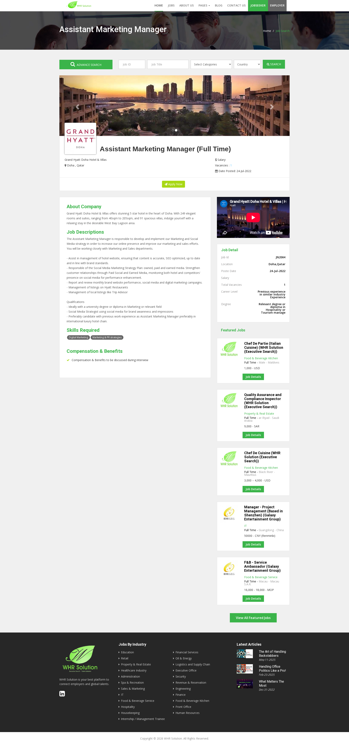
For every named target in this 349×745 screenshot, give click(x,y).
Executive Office (186, 670)
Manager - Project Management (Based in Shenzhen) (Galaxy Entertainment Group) (263, 513)
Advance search (88, 65)
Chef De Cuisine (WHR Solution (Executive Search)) (262, 457)
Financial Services (187, 652)
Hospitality (128, 707)
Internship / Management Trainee (143, 719)
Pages (203, 5)
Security (181, 676)
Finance (181, 695)
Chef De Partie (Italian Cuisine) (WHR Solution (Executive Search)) (263, 347)
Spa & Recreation (132, 682)
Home (159, 5)
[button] (76, 105)
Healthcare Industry (133, 670)
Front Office (183, 707)
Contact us (236, 5)
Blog (218, 5)
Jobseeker (258, 5)
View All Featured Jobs (253, 618)
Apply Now (174, 184)
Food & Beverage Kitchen (261, 358)
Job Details (253, 377)
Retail (124, 658)
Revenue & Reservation (191, 682)
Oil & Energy (184, 658)
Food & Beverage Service (261, 577)
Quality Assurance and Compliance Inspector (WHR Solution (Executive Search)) (263, 401)
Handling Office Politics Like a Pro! (272, 668)
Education (127, 652)
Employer (277, 5)
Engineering (183, 688)
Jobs (171, 5)
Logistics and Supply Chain (193, 664)
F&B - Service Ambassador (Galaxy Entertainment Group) (262, 566)
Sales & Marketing (133, 688)
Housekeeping (130, 713)
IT (245, 526)
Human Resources (188, 713)
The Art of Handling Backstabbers (272, 654)
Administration (130, 676)
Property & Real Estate (259, 413)
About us (186, 5)
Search (275, 64)
